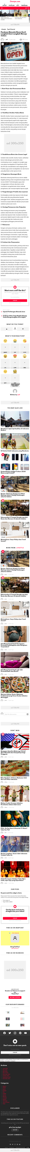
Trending (24, 5)
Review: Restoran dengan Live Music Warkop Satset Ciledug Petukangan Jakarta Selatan (13, 495)
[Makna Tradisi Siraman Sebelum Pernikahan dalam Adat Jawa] (15, 793)
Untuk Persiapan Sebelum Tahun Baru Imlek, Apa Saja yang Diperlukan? (13, 879)
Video (4, 1103)
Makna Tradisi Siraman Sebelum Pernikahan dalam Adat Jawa (11, 803)
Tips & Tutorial (6, 1102)
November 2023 (6, 1074)
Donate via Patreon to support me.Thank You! (15, 992)
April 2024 (5, 1071)
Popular (11, 5)
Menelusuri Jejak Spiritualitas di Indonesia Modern (6, 18)
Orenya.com (15, 1)
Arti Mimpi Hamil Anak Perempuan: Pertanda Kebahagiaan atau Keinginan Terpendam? (14, 645)
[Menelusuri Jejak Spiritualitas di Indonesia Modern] (7, 13)
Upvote (7, 329)
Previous (0, 16)
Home (6, 1147)
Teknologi (5, 1100)
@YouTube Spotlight (15, 1127)
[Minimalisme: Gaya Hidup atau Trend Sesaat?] (15, 530)
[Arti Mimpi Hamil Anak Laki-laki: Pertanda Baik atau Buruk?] (15, 660)
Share (2, 44)
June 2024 (5, 1068)
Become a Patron (15, 997)
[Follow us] (26, 8)
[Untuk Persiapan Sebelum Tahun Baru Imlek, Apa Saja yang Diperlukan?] (15, 869)
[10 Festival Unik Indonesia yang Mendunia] (21, 13)
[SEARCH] (28, 8)
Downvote (23, 329)
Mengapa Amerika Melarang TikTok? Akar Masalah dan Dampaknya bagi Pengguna (13, 753)
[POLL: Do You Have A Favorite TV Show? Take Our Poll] (15, 819)
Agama (3, 426)
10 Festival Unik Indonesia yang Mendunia (15, 451)
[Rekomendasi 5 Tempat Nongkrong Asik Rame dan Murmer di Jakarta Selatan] (15, 508)
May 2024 (5, 1069)
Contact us (11, 1147)
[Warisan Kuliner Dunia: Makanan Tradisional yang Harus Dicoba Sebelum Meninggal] (15, 685)
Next (29, 16)
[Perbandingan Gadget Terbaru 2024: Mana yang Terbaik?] (15, 462)
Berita (4, 1089)
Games (4, 1095)
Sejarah (4, 1099)
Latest (4, 5)
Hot (17, 5)
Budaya (3, 448)
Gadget (3, 469)
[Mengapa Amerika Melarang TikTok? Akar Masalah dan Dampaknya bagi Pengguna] (15, 742)
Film (4, 1092)
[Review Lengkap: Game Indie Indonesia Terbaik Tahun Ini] (15, 844)
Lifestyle (3, 491)
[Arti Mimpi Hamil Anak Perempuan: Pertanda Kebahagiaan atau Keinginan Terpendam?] (15, 634)
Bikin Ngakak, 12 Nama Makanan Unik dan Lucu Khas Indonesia (14, 778)
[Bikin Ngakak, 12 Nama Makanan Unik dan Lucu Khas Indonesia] (15, 768)
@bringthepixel (15, 948)
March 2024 (5, 1072)
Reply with (27, 714)
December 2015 (6, 1078)
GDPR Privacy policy (20, 1147)
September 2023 (7, 1077)
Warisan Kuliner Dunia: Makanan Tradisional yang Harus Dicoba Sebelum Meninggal (14, 696)
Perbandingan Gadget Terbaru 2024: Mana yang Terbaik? (13, 472)
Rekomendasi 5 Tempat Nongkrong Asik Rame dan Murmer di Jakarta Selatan (14, 518)
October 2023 (6, 1075)
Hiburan (4, 1096)
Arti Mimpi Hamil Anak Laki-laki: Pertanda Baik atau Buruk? (12, 670)
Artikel (4, 1087)
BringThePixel (15, 947)
